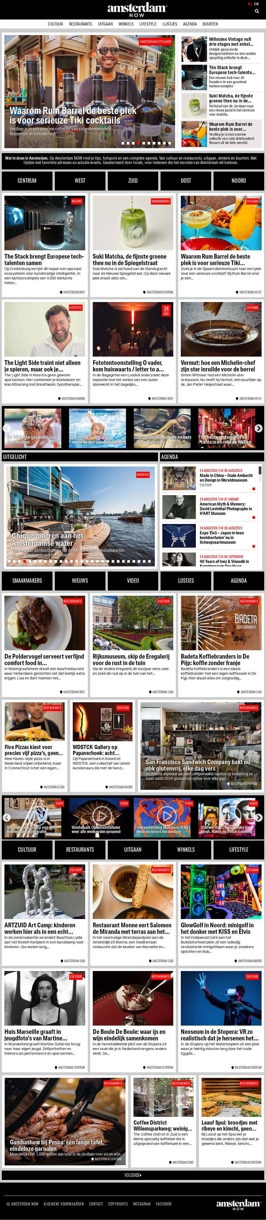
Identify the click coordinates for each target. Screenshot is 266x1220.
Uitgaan (105, 24)
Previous (8, 428)
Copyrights (118, 1203)
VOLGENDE (132, 1175)
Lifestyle (147, 24)
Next (259, 428)
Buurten (210, 24)
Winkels (126, 24)
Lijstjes (170, 24)
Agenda (190, 24)
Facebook (164, 1203)
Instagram (142, 1203)
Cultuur (55, 24)
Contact (96, 1203)
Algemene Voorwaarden (64, 1203)
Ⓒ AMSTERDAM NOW (22, 1203)
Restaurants (80, 24)
